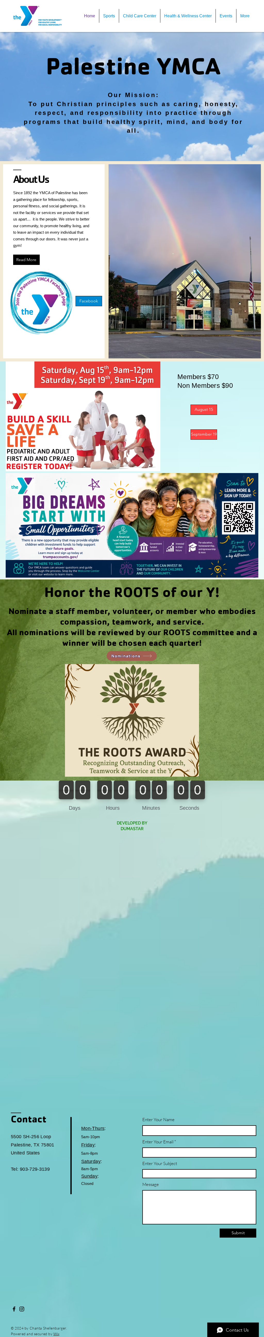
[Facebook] (14, 1309)
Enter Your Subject (159, 1163)
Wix (56, 1334)
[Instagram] (22, 1309)
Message (150, 1184)
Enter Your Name (158, 1119)
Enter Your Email (158, 1141)
